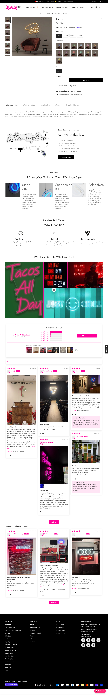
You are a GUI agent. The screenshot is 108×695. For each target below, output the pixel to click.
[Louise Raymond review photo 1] (86, 556)
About (82, 7)
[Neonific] (13, 7)
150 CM (80, 36)
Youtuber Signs (9, 653)
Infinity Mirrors (9, 639)
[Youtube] (88, 645)
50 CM (59, 36)
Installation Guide (66, 157)
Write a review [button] (86, 336)
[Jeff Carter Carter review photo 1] (54, 550)
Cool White (66, 46)
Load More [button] (54, 522)
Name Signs (8, 667)
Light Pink (88, 46)
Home (42, 13)
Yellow (59, 60)
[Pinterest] (83, 640)
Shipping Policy (60, 630)
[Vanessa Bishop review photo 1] (54, 398)
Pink (59, 53)
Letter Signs (8, 665)
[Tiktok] (93, 645)
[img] (11, 368)
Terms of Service (60, 633)
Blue (59, 46)
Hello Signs (8, 636)
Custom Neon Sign (10, 627)
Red (73, 53)
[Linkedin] (83, 645)
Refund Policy (60, 627)
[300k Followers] (88, 640)
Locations (33, 642)
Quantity (58, 76)
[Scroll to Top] (105, 686)
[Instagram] (93, 640)
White (95, 53)
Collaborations (62, 7)
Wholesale (33, 639)
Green (73, 46)
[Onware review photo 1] (86, 384)
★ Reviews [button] (106, 349)
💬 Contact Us (100, 691)
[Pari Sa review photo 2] (42, 486)
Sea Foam (81, 53)
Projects (75, 7)
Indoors (59, 71)
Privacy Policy (60, 625)
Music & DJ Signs (9, 659)
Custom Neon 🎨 (32, 7)
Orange (95, 46)
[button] (100, 7)
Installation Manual (35, 633)
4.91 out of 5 (26, 335)
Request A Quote (35, 627)
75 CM (66, 36)
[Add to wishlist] (101, 19)
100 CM (73, 36)
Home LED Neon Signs (53, 13)
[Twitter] (98, 640)
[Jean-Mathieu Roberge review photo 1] (21, 556)
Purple (66, 53)
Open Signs (8, 633)
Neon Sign (8, 625)
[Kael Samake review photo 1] (86, 452)
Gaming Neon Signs (10, 650)
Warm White (88, 53)
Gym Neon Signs (9, 656)
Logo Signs (8, 642)
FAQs (31, 636)
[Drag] (54, 290)
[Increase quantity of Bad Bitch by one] (65, 80)
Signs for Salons (9, 662)
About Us (32, 625)
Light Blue (81, 46)
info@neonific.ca (86, 637)
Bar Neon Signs (9, 647)
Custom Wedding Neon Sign (13, 630)
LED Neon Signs (47, 7)
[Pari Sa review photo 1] (54, 465)
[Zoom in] (48, 20)
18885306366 (86, 635)
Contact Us (33, 630)
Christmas (7, 670)
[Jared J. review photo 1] (21, 400)
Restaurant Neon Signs (11, 645)
